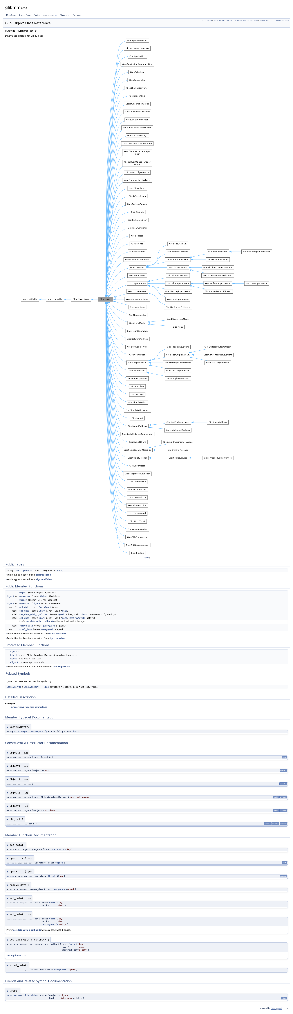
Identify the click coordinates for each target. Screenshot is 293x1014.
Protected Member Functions (246, 20)
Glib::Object (31, 687)
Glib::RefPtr (14, 687)
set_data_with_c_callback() (40, 621)
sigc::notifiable (44, 579)
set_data (24, 611)
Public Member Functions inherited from (36, 633)
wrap (46, 687)
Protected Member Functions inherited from (38, 666)
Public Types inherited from (29, 574)
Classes (63, 15)
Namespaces (48, 15)
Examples (76, 15)
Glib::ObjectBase (57, 633)
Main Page (11, 15)
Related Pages (24, 15)
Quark (42, 611)
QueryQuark (45, 607)
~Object (14, 662)
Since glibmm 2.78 (16, 955)
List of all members (281, 20)
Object (23, 592)
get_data (24, 607)
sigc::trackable (43, 574)
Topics (37, 15)
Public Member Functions (223, 20)
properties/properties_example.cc (29, 706)
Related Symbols (265, 20)
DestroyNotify (24, 570)
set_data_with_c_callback (34, 614)
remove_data (26, 626)
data (59, 570)
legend (146, 558)
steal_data (25, 629)
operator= (24, 596)
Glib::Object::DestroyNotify (30, 731)
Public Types (207, 20)
